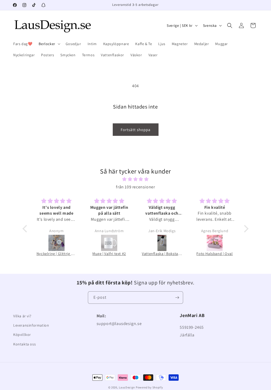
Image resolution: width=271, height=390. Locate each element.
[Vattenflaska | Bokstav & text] (162, 243)
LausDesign (127, 387)
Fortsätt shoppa (136, 129)
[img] (135, 179)
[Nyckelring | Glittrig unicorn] (56, 243)
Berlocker (47, 43)
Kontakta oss (24, 344)
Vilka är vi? (22, 316)
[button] (48, 43)
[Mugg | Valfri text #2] (109, 243)
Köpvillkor (22, 334)
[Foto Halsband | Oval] (214, 243)
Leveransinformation (31, 325)
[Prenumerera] (177, 297)
